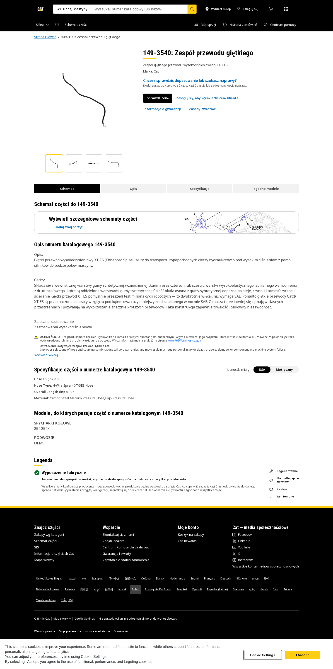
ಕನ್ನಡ (96, 589)
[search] (192, 9)
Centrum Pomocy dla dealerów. (126, 547)
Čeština (146, 578)
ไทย (275, 589)
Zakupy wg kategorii (49, 534)
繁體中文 (130, 578)
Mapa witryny (44, 560)
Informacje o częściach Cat (54, 553)
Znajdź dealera (113, 541)
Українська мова (46, 600)
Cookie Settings (85, 619)
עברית (255, 578)
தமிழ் (252, 589)
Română (182, 589)
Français (209, 578)
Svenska (238, 589)
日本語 (84, 589)
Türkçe (288, 589)
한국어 (109, 589)
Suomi (195, 578)
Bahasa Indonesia (48, 589)
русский (197, 589)
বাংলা (84, 578)
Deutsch (225, 578)
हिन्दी (266, 578)
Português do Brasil (158, 589)
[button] (207, 98)
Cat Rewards (187, 541)
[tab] (54, 163)
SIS (36, 547)
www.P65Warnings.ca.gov (184, 340)
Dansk (160, 578)
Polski (136, 589)
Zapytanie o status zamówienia (126, 560)
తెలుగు (264, 589)
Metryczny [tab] (284, 369)
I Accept (302, 655)
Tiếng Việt (67, 600)
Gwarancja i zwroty (117, 553)
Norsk (122, 589)
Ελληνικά (241, 578)
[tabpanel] (85, 99)
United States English (49, 578)
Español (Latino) (217, 589)
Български (97, 578)
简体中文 (114, 578)
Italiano (70, 589)
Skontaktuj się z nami (118, 534)
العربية (72, 578)
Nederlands (177, 578)
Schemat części (45, 541)
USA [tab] (262, 369)
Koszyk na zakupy (191, 534)
